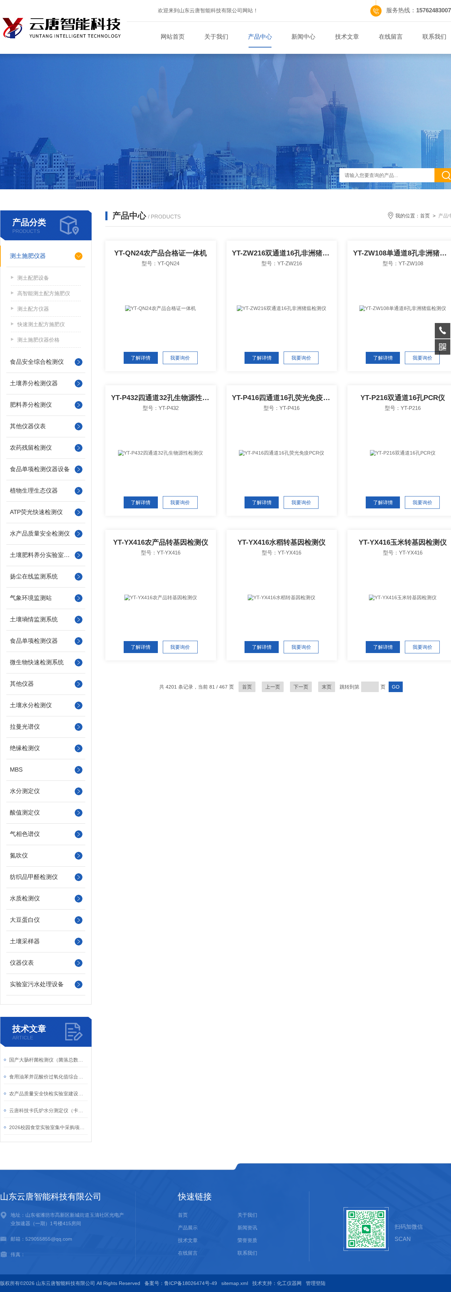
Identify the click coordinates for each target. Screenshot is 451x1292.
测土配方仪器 (33, 309)
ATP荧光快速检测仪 (36, 512)
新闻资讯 (247, 1227)
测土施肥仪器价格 (38, 340)
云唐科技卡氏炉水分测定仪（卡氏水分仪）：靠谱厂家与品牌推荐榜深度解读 (48, 1110)
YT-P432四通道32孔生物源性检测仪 (163, 397)
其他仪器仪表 (28, 426)
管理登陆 (316, 1283)
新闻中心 (303, 36)
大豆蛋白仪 (25, 920)
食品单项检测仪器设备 (40, 469)
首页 (425, 215)
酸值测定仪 (25, 812)
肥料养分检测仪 (31, 404)
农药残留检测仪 (31, 447)
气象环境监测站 (31, 598)
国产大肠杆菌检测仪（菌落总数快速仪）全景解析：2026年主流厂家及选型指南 (48, 1060)
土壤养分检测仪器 (34, 383)
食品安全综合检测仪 (37, 362)
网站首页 (173, 36)
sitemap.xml (234, 1283)
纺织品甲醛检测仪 (34, 877)
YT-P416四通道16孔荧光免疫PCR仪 (284, 397)
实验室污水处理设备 (37, 984)
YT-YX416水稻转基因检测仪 (281, 542)
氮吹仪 (19, 855)
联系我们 (247, 1253)
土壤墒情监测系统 (34, 619)
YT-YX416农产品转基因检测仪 (160, 542)
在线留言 (391, 36)
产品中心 (260, 36)
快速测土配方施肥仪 (41, 324)
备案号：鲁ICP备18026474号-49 (180, 1283)
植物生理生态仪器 (34, 490)
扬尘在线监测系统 (34, 576)
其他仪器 (22, 683)
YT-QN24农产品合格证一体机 (160, 253)
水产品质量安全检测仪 (40, 533)
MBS (16, 769)
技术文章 (347, 36)
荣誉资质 (247, 1240)
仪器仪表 (22, 963)
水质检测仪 (25, 898)
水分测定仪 (25, 791)
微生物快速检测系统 (37, 662)
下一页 (301, 687)
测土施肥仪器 (28, 256)
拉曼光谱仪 (25, 726)
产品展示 (188, 1227)
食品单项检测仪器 (34, 641)
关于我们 (216, 36)
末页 (327, 687)
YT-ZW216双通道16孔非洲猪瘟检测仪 (284, 253)
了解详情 (140, 358)
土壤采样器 (25, 941)
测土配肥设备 (33, 278)
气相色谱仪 (25, 834)
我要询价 (180, 358)
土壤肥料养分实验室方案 (43, 555)
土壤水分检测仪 (31, 705)
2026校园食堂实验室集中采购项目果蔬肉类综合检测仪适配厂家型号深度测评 (48, 1127)
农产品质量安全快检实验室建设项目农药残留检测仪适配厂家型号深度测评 (48, 1093)
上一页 (272, 687)
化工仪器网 (289, 1283)
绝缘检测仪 (25, 748)
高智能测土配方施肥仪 (43, 293)
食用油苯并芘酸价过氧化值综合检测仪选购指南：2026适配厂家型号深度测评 (48, 1076)
